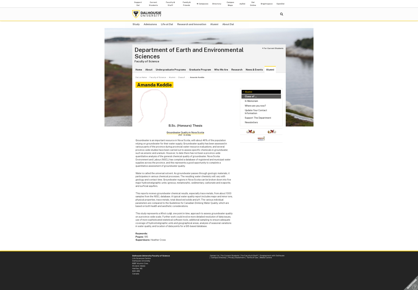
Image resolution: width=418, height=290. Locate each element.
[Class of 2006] (261, 138)
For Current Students (273, 48)
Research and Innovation (191, 24)
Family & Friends (187, 3)
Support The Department (258, 118)
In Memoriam (251, 101)
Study (136, 24)
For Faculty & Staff (249, 255)
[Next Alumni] (272, 131)
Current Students (153, 3)
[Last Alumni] (250, 131)
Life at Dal (167, 24)
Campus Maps (230, 3)
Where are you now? (255, 105)
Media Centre (266, 257)
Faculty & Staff (170, 3)
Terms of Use (252, 257)
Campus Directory (218, 257)
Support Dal (138, 3)
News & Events (254, 69)
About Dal (228, 24)
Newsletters (251, 122)
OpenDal (280, 4)
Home (139, 69)
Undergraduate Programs (171, 69)
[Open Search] (282, 14)
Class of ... (251, 96)
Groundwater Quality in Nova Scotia (185, 132)
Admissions (150, 24)
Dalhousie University (146, 14)
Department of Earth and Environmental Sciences (189, 53)
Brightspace (267, 4)
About (149, 69)
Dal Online (253, 3)
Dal (242, 4)
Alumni (214, 24)
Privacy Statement (236, 257)
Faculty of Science (147, 61)
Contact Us (214, 255)
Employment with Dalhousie (272, 255)
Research (236, 69)
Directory (216, 4)
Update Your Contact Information (256, 112)
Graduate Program (200, 69)
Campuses (203, 4)
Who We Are (221, 69)
